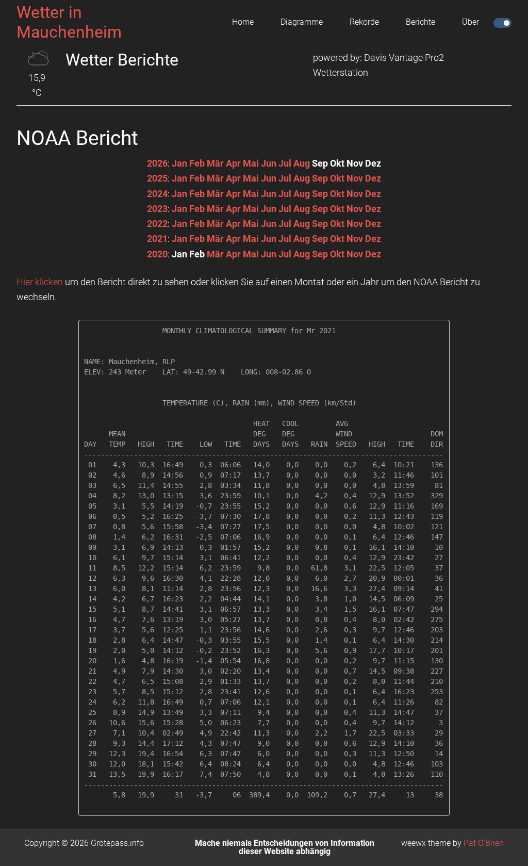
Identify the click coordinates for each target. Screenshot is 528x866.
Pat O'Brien (484, 843)
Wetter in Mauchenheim (69, 22)
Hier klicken (39, 281)
